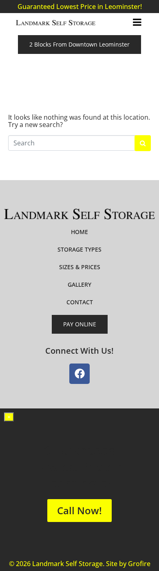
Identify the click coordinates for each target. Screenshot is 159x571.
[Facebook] (79, 374)
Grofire (139, 563)
